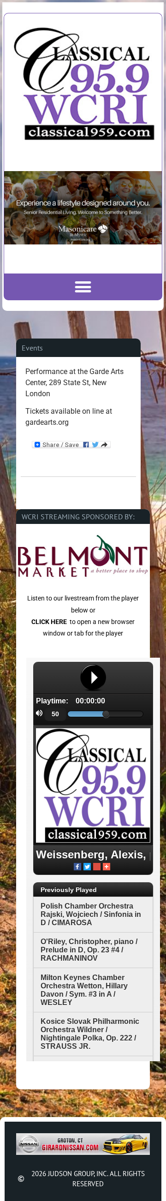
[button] (83, 286)
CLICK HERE (49, 621)
